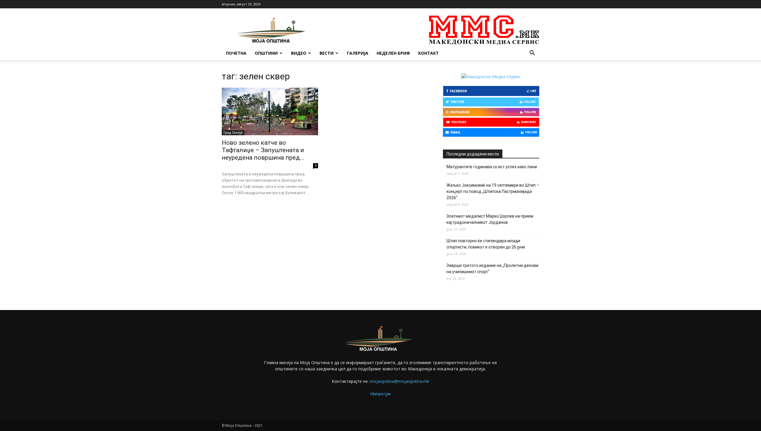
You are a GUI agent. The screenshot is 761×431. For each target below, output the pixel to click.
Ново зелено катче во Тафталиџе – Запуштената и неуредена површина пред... (263, 150)
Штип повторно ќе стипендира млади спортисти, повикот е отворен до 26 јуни (485, 243)
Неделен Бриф (393, 53)
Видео (298, 53)
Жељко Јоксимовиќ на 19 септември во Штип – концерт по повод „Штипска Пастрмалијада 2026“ (492, 191)
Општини (266, 53)
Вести (327, 53)
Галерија (357, 53)
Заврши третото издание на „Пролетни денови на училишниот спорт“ (492, 268)
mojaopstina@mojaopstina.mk (399, 381)
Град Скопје (233, 132)
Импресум (380, 394)
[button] (532, 53)
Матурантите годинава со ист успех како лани (491, 166)
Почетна (236, 53)
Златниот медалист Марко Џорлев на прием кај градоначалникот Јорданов (489, 219)
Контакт (428, 53)
